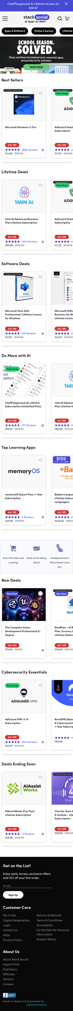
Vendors (8, 979)
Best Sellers (12, 80)
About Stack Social (15, 959)
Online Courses (43, 31)
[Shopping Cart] (67, 18)
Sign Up (13, 895)
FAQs (6, 935)
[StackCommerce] (36, 1005)
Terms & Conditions (49, 920)
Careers (8, 984)
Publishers (10, 969)
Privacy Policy (12, 940)
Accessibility (44, 925)
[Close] (66, 3)
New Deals (11, 580)
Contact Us (10, 930)
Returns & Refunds (48, 915)
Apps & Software (15, 31)
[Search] (60, 18)
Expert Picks (11, 964)
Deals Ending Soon (18, 763)
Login (6, 925)
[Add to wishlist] (40, 93)
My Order (9, 915)
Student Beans (46, 939)
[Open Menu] (6, 18)
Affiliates (9, 974)
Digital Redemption (16, 920)
